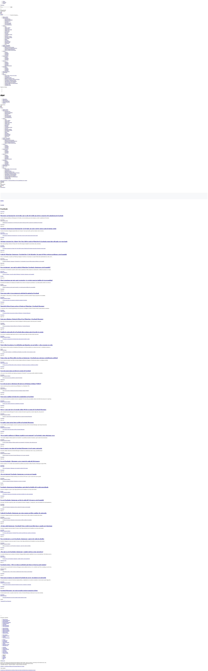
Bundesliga (4, 66)
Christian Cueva (5, 653)
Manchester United (6, 644)
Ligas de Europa (5, 628)
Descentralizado (7, 111)
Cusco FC (6, 35)
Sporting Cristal (7, 42)
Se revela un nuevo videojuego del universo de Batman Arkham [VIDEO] (20, 383)
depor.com (2, 180)
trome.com (21, 670)
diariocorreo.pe (25, 670)
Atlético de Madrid (6, 642)
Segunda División (6, 623)
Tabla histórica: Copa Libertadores (11, 81)
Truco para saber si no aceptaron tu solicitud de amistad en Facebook (19, 293)
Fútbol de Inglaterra (6, 630)
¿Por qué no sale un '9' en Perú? (10, 82)
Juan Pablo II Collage (8, 37)
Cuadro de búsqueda (13, 15)
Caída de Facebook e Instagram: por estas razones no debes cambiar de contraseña (23, 513)
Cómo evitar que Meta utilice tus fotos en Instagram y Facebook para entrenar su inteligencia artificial (29, 358)
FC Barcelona (5, 640)
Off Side (1, 276)
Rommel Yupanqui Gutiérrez (5, 298)
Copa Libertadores (8, 23)
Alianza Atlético (7, 27)
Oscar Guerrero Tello (4, 220)
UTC (6, 44)
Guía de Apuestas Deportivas (10, 49)
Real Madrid (5, 641)
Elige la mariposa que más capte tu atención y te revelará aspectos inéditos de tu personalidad (26, 280)
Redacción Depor (3, 285)
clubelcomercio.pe (8, 670)
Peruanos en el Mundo (8, 19)
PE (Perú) (2, 185)
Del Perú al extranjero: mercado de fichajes (12, 79)
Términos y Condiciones (8, 180)
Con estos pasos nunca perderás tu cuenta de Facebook (15, 371)
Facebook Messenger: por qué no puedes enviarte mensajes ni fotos (19, 590)
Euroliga (4, 636)
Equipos (4, 639)
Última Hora (5, 99)
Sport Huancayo (7, 41)
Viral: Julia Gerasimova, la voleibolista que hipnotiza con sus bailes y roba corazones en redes (26, 345)
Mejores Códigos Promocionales (10, 50)
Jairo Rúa (2, 569)
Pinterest (4, 657)
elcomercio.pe (2, 670)
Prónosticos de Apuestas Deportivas (11, 48)
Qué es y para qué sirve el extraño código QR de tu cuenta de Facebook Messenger (23, 409)
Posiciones (6, 59)
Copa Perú (6, 21)
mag (34, 670)
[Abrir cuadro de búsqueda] (0, 6)
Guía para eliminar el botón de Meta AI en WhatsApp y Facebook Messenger (21, 319)
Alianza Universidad (8, 29)
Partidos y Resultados (6, 45)
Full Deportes (5, 72)
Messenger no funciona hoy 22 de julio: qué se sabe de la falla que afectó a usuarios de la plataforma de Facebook (31, 215)
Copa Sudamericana (8, 24)
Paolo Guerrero (5, 652)
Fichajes (4, 3)
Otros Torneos (5, 634)
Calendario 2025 (7, 84)
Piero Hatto (2, 466)
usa (3, 73)
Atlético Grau (7, 30)
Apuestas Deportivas (6, 46)
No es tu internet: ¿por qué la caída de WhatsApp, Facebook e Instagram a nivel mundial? (25, 267)
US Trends (2, 237)
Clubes (4, 25)
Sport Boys (7, 40)
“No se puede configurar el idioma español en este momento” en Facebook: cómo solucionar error (27, 435)
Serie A (4, 60)
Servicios (4, 74)
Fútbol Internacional (8, 65)
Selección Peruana (8, 22)
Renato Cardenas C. (3, 272)
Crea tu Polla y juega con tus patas (11, 75)
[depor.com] (2, 97)
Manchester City (5, 645)
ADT (6, 26)
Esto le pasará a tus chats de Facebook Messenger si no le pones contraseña (21, 448)
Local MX (2, 521)
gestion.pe (13, 670)
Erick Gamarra (2, 556)
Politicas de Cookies (23, 180)
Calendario (7, 54)
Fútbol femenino (7, 20)
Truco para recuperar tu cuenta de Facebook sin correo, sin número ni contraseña (23, 577)
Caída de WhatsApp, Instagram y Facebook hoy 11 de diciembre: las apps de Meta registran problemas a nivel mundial (33, 254)
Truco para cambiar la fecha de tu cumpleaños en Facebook (17, 396)
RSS (3, 658)
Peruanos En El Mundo (7, 622)
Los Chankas (7, 38)
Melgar (6, 39)
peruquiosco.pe (31, 670)
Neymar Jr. (4, 650)
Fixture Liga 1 (7, 76)
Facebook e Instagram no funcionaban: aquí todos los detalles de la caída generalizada (24, 487)
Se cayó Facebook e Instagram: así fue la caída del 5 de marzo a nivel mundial (22, 500)
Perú (1, 12)
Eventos (1, 491)
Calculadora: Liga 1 (8, 77)
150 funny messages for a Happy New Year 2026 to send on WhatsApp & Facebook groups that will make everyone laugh (33, 241)
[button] (104, 183)
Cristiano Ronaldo (6, 649)
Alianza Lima (7, 28)
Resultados (7, 53)
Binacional (6, 32)
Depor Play (2, 263)
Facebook (4, 656)
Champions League (6, 635)
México (1, 14)
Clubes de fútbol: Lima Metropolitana (11, 83)
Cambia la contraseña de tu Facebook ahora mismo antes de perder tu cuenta (21, 332)
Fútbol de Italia (5, 632)
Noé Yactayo (2, 246)
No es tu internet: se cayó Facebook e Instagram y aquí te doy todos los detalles (22, 539)
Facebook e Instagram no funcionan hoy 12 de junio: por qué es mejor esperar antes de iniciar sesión (28, 228)
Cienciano (6, 33)
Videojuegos (2, 379)
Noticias (6, 52)
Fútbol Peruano (5, 100)
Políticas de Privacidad (16, 180)
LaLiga (4, 51)
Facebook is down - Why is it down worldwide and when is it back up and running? (23, 564)
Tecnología (2, 289)
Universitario (7, 43)
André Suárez (2, 311)
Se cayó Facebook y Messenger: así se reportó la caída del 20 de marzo (20, 461)
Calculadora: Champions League (10, 80)
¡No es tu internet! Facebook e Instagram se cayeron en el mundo (18, 474)
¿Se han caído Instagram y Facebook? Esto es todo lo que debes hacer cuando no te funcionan (26, 526)
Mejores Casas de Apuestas (9, 47)
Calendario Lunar (8, 85)
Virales (1, 340)
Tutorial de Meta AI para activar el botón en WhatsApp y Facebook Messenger (22, 306)
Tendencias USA (3, 560)
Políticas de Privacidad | (13, 666)
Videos (4, 1)
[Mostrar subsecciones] (10, 46)
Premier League (5, 149)
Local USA (2, 211)
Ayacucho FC (7, 31)
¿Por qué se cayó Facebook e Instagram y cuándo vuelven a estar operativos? (21, 551)
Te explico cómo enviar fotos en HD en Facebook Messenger (17, 422)
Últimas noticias (5, 109)
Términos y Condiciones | (4, 666)
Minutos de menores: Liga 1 (9, 78)
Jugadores (4, 647)
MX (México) (2, 187)
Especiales (4, 2)
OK (11, 7)
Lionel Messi (5, 648)
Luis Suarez (5, 651)
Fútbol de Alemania (6, 631)
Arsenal (4, 643)
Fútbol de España (6, 629)
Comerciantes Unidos (8, 34)
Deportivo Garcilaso (8, 36)
